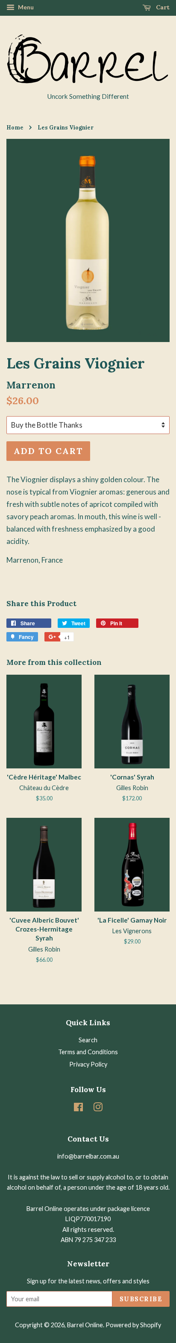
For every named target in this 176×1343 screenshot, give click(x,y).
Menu (25, 7)
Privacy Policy (88, 1064)
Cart (162, 7)
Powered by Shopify (133, 1325)
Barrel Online (85, 1325)
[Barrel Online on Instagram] (98, 1108)
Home (14, 127)
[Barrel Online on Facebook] (78, 1108)
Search (88, 1040)
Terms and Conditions (88, 1051)
